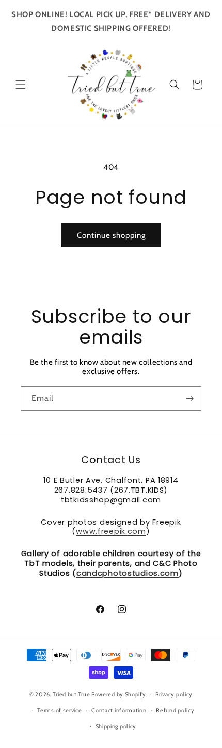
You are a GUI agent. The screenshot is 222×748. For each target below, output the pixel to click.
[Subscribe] (189, 398)
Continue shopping (111, 235)
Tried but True (72, 694)
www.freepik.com (111, 531)
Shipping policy (116, 726)
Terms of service (59, 710)
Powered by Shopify (118, 694)
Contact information (118, 710)
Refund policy (175, 710)
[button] (20, 84)
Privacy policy (174, 694)
